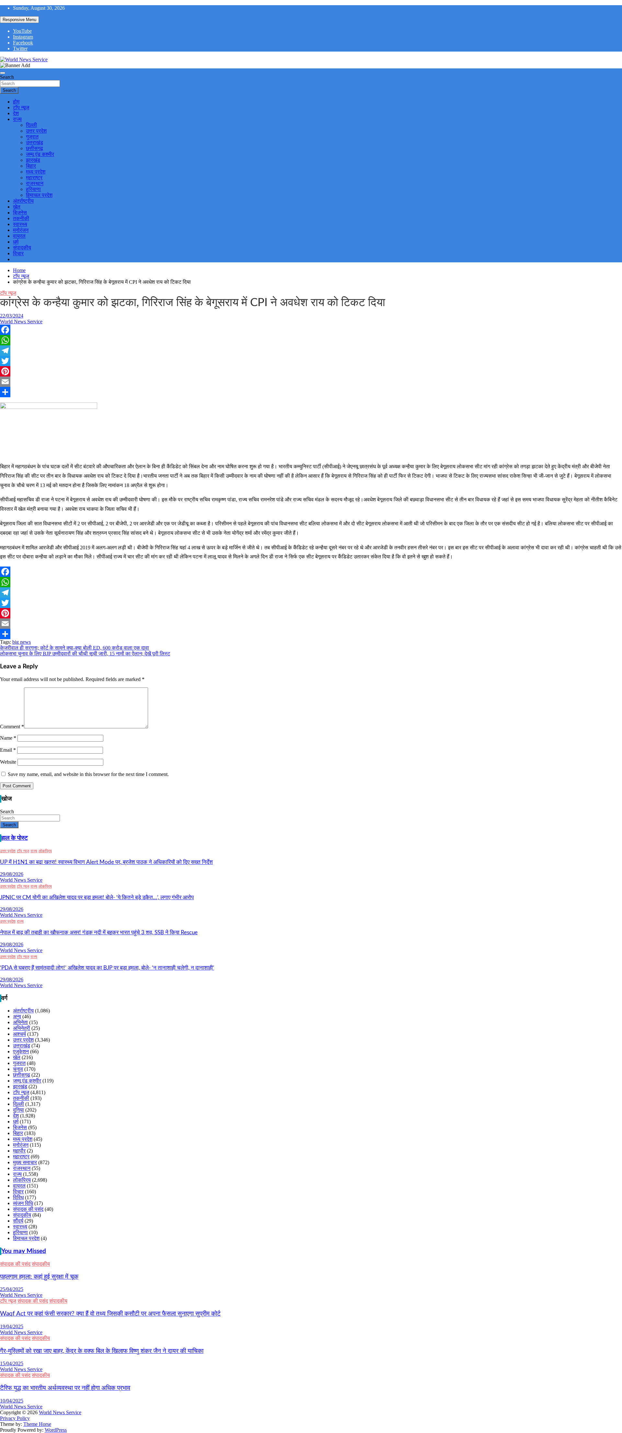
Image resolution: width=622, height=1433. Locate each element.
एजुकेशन (21, 1051)
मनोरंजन (21, 230)
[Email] (311, 381)
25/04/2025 (11, 1289)
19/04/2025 (11, 1326)
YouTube (22, 31)
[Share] (311, 392)
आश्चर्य (19, 1034)
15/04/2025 (11, 1363)
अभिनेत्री (21, 1028)
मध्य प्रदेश (35, 171)
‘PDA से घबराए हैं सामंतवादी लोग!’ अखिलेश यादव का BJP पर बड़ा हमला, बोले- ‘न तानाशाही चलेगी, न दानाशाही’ (107, 968)
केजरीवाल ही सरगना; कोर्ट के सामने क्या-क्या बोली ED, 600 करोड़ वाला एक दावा (74, 648)
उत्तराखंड (34, 142)
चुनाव (18, 1069)
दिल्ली (31, 125)
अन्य (17, 1016)
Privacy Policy (15, 1418)
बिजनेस (20, 212)
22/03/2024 (11, 315)
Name (8, 738)
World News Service (21, 321)
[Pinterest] (311, 371)
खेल (16, 206)
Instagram (23, 37)
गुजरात (32, 136)
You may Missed (23, 1251)
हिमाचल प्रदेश (39, 195)
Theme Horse (37, 1424)
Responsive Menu (19, 19)
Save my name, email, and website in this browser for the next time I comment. (88, 774)
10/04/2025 (11, 1400)
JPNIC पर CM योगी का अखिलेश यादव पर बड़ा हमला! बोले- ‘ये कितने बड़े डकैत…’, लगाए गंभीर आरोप (97, 897)
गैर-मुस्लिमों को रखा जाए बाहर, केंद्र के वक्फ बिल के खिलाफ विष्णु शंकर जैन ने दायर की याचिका (101, 1351)
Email (8, 750)
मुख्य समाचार (25, 1162)
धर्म (15, 242)
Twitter (20, 48)
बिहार (31, 166)
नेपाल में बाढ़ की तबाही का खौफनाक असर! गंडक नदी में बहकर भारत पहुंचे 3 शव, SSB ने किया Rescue (99, 932)
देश (16, 113)
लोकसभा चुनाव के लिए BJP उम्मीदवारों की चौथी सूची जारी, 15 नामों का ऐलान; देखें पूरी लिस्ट (85, 653)
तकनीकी (21, 218)
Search (7, 77)
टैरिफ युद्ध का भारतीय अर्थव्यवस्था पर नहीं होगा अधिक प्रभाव (65, 1388)
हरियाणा (33, 189)
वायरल (19, 236)
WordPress (56, 1430)
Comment (12, 726)
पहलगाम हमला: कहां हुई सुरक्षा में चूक (39, 1277)
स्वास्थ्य (20, 224)
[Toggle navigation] (2, 73)
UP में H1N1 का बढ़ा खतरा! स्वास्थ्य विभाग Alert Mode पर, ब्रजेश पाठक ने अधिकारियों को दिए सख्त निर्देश (106, 862)
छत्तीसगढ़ (34, 148)
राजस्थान (34, 183)
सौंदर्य (18, 1221)
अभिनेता (20, 1022)
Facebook (23, 42)
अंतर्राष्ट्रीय (23, 201)
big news (21, 642)
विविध (18, 1197)
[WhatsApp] (311, 340)
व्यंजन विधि (23, 1203)
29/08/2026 (11, 874)
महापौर (19, 1150)
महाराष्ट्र (34, 177)
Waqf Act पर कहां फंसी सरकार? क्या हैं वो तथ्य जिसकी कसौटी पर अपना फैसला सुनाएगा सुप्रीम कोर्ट (110, 1314)
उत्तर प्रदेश (36, 131)
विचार (18, 253)
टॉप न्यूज (21, 107)
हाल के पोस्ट (14, 838)
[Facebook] (311, 330)
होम (16, 101)
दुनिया (18, 1110)
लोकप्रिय (45, 851)
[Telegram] (311, 350)
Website (8, 762)
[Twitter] (311, 361)
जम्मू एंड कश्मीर (40, 154)
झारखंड (33, 160)
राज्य (17, 119)
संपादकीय (22, 247)
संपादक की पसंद (28, 1209)
